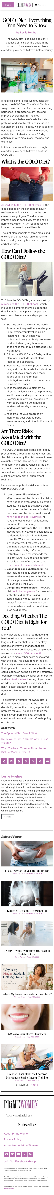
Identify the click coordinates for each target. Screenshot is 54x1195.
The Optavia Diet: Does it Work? (20, 733)
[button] (4, 761)
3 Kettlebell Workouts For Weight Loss (27, 911)
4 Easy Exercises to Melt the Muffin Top (27, 871)
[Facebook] (6, 1154)
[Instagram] (24, 1154)
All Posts (7, 817)
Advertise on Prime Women (21, 1145)
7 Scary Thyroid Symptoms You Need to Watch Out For (27, 952)
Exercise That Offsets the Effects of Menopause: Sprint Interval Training (27, 1075)
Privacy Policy (12, 1139)
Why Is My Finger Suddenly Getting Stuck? (27, 994)
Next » (35, 1084)
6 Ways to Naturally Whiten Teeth (27, 1034)
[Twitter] (12, 1154)
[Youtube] (18, 1154)
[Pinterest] (30, 1154)
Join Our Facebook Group (20, 1161)
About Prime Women (16, 1133)
